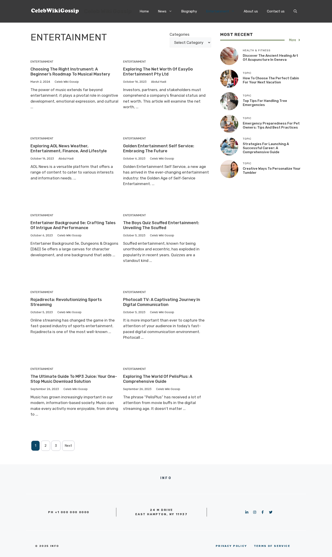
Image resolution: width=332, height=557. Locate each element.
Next (68, 446)
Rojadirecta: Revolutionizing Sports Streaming (66, 302)
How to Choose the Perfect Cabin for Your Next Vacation (271, 80)
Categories (179, 34)
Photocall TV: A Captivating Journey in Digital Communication (161, 302)
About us (251, 11)
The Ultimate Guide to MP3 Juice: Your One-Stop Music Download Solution (73, 379)
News (162, 11)
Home (144, 11)
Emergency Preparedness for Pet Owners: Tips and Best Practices (271, 125)
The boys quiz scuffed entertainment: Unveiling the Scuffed (161, 225)
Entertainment (217, 11)
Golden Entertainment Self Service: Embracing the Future (158, 148)
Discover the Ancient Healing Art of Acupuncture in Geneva (270, 58)
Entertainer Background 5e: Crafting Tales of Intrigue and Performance (73, 225)
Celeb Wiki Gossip (108, 11)
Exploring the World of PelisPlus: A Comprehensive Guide (157, 379)
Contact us (276, 11)
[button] (295, 11)
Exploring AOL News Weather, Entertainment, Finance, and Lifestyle (68, 148)
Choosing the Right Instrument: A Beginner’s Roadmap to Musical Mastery (70, 72)
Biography (189, 11)
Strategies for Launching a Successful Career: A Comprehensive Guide (266, 148)
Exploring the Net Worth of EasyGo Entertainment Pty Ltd (158, 72)
